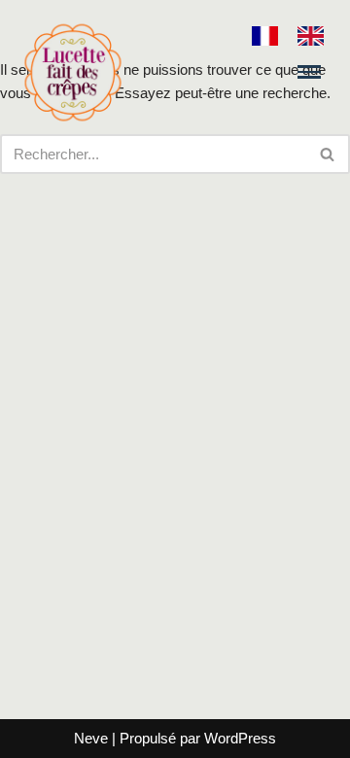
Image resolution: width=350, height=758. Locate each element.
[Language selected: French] (297, 35)
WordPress (240, 738)
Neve (91, 738)
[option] (315, 36)
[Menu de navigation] (309, 71)
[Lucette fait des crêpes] (73, 72)
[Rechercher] (328, 154)
